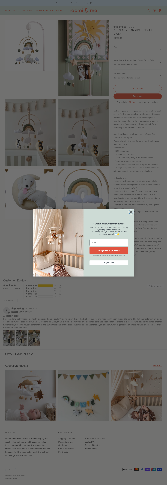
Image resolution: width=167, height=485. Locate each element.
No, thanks (109, 262)
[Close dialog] (131, 212)
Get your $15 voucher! (109, 250)
